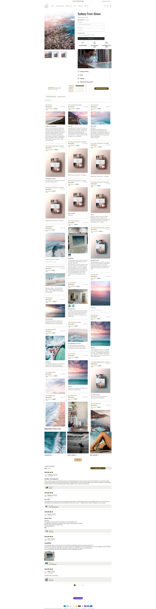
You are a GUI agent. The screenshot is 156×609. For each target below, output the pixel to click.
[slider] (93, 67)
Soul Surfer (96, 105)
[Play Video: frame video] (94, 58)
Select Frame (80, 27)
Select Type (80, 22)
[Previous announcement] (65, 1)
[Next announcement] (91, 1)
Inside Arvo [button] (51, 585)
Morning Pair (74, 395)
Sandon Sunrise (51, 372)
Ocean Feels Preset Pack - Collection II (100, 228)
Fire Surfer (96, 315)
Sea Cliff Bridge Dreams (76, 105)
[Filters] (107, 473)
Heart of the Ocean (75, 220)
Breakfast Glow (51, 395)
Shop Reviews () (61, 96)
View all (78, 465)
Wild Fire (50, 297)
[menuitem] (52, 6)
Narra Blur (96, 274)
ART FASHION (94, 460)
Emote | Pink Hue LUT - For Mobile (78, 142)
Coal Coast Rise (97, 403)
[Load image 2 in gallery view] (55, 54)
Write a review (98, 473)
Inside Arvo (50, 226)
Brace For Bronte (52, 329)
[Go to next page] (84, 590)
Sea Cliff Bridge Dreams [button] (54, 512)
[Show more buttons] (110, 67)
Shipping (85, 35)
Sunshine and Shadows (76, 322)
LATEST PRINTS (71, 460)
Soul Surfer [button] (51, 537)
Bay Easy (50, 105)
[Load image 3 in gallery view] (63, 54)
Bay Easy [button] (50, 493)
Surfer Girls (73, 282)
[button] (105, 6)
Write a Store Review (101, 88)
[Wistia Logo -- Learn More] (108, 67)
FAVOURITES (47, 460)
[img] (54, 88)
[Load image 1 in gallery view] (48, 54)
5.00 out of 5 (58, 88)
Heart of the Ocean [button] (52, 569)
